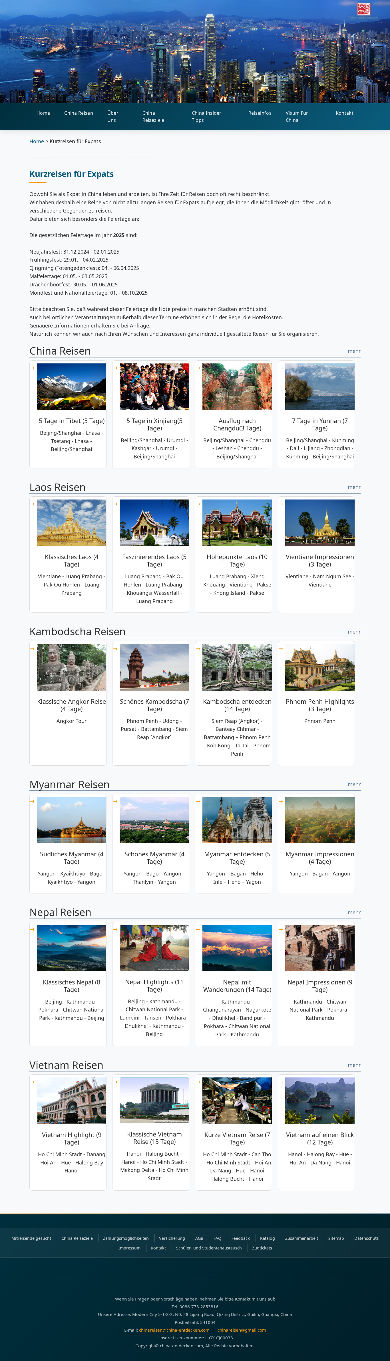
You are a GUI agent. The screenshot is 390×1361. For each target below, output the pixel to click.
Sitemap (336, 1238)
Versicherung (172, 1238)
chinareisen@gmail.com (242, 1330)
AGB (199, 1238)
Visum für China (297, 117)
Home (43, 113)
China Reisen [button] (78, 113)
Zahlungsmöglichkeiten (126, 1238)
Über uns (112, 117)
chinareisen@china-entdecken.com (174, 1330)
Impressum (129, 1248)
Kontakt (344, 113)
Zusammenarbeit (301, 1238)
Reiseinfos (260, 113)
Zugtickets (262, 1248)
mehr (354, 350)
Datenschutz (366, 1238)
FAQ (217, 1238)
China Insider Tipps (207, 117)
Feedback (241, 1238)
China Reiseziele (153, 117)
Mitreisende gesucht (31, 1238)
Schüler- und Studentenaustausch (209, 1248)
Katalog (267, 1238)
